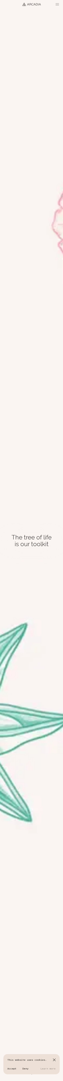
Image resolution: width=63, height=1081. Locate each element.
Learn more (48, 1068)
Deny (26, 1068)
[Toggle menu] (57, 4)
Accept (11, 1068)
